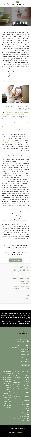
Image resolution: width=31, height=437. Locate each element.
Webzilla (19, 432)
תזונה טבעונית (25, 284)
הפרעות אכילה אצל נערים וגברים (16, 399)
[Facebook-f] (2, 4)
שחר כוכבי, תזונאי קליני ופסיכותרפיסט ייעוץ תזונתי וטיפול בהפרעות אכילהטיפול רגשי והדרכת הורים (19, 340)
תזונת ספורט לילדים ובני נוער (25, 411)
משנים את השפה (25, 361)
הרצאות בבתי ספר (6, 377)
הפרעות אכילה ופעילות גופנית (25, 403)
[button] (2, 10)
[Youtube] (22, 365)
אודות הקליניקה (25, 357)
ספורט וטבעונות (16, 375)
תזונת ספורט (17, 371)
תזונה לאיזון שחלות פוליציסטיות (20, 288)
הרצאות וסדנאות (7, 371)
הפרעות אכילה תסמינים (25, 395)
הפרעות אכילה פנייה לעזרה (25, 399)
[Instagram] (4, 4)
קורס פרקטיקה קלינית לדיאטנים (7, 394)
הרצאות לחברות (7, 379)
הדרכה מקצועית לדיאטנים (7, 398)
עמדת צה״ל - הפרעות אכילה (25, 407)
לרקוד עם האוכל (16, 396)
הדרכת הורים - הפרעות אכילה (16, 393)
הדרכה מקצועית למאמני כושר (7, 402)
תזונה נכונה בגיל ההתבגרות (21, 286)
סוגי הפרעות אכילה (26, 392)
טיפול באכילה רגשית (8, 140)
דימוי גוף (27, 375)
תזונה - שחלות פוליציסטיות (16, 389)
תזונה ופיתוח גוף (16, 373)
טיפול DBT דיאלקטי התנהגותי (24, 415)
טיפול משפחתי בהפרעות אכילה (7, 406)
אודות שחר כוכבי (25, 355)
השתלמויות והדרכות (8, 386)
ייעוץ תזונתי (17, 378)
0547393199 (9, 252)
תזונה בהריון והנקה (23, 281)
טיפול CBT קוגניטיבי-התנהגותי (26, 387)
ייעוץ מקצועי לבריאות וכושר (7, 382)
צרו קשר (27, 359)
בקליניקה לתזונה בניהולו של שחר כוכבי (17, 113)
